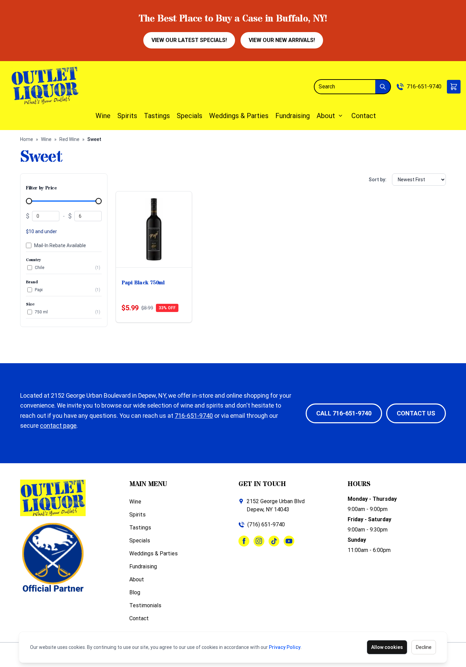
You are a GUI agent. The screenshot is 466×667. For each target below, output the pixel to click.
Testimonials (145, 605)
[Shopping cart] (454, 87)
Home (26, 139)
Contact (363, 116)
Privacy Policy (285, 647)
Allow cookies (387, 647)
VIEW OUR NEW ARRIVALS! (282, 40)
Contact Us (416, 413)
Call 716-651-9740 (344, 413)
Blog (134, 592)
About (326, 116)
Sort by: (378, 179)
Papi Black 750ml (143, 282)
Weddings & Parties (238, 116)
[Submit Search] (383, 86)
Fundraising (292, 116)
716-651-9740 (424, 86)
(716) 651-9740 (266, 524)
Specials (189, 116)
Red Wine (69, 139)
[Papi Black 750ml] (154, 229)
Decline (424, 647)
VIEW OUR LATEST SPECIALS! (189, 40)
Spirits (127, 116)
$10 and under (41, 231)
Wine (103, 116)
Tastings (157, 116)
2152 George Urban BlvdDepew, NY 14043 (276, 505)
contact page (58, 425)
